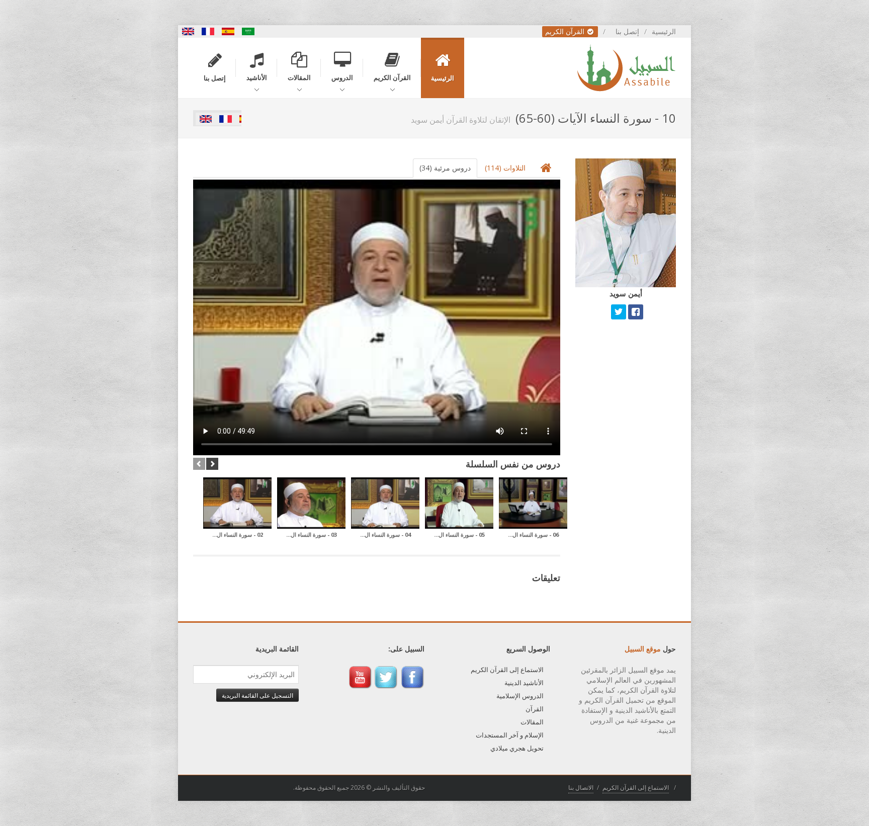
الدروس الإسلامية (520, 695)
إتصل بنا (627, 31)
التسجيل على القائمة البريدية (257, 695)
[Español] (228, 31)
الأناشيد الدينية (524, 682)
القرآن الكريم (565, 31)
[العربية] (248, 31)
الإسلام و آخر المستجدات (510, 734)
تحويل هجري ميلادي (517, 748)
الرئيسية (664, 31)
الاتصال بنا (580, 787)
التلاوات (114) (505, 168)
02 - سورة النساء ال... (237, 534)
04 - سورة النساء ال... (385, 534)
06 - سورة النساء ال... (533, 534)
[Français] (208, 31)
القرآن (535, 708)
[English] (188, 31)
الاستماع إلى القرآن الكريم (507, 669)
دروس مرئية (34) (445, 168)
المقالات (532, 721)
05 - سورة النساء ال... (459, 534)
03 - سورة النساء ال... (311, 534)
